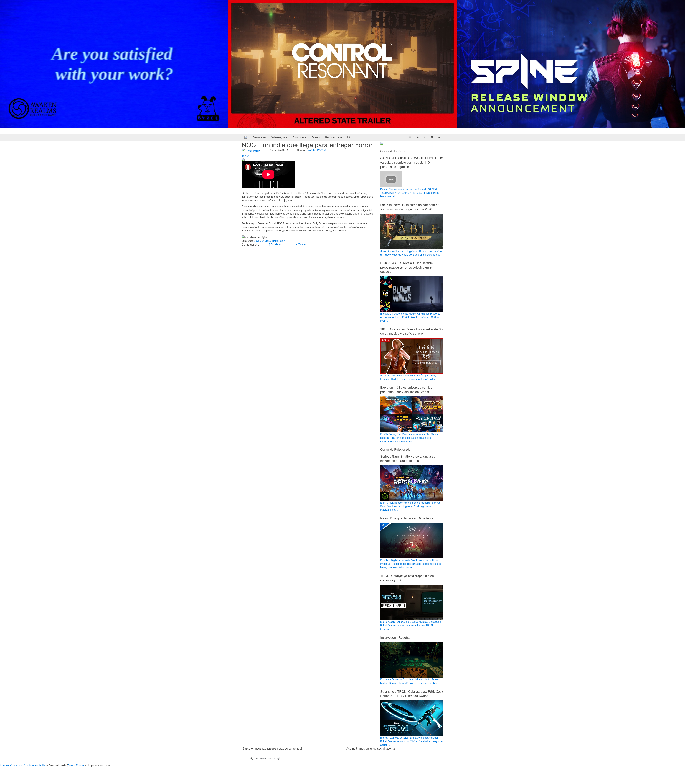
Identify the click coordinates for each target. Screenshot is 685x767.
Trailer (324, 150)
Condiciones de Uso (35, 765)
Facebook (276, 244)
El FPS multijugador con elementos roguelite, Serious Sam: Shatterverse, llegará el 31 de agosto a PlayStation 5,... (410, 506)
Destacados (259, 137)
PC (319, 150)
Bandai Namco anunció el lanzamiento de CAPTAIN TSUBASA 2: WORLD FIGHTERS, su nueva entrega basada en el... (409, 192)
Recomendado (333, 137)
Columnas (299, 137)
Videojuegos (278, 137)
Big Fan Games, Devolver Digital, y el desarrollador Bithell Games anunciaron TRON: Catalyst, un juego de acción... (411, 741)
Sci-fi (283, 241)
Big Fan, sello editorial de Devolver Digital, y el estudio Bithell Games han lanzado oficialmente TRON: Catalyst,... (411, 625)
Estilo (315, 137)
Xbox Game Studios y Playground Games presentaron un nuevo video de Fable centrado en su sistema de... (411, 252)
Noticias (312, 150)
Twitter (302, 244)
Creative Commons (11, 765)
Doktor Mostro (76, 765)
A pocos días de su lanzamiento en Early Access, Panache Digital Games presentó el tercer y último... (409, 377)
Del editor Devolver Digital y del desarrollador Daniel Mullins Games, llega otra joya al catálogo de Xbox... (410, 681)
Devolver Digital (262, 241)
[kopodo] (246, 137)
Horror (275, 241)
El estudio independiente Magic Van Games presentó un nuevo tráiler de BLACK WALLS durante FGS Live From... (410, 317)
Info (349, 137)
